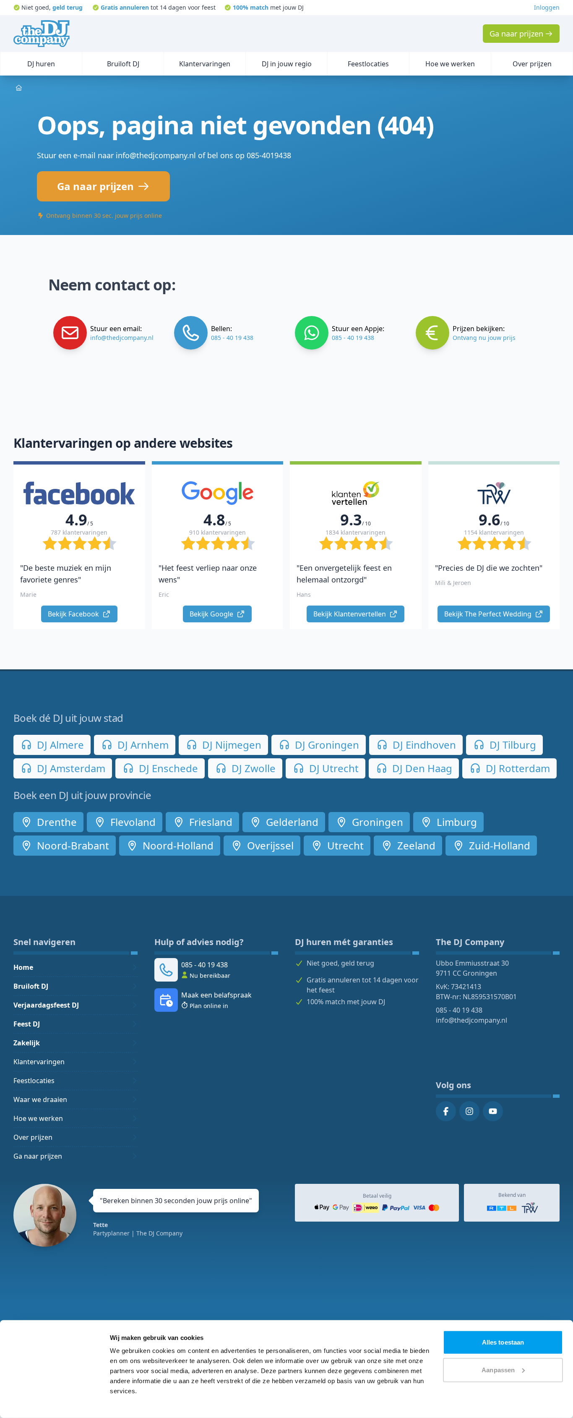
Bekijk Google (212, 614)
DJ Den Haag (421, 768)
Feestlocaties (34, 1080)
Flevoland (132, 822)
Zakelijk (26, 1042)
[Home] (41, 33)
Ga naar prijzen (37, 1156)
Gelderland (290, 822)
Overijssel (269, 845)
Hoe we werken (38, 1118)
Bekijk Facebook (74, 614)
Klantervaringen (39, 1061)
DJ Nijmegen (230, 745)
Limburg (455, 822)
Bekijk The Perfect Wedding (488, 614)
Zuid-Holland (498, 845)
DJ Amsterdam (69, 768)
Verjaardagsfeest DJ (46, 1005)
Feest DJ (26, 1024)
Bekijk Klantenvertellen (350, 614)
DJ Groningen (325, 745)
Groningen (376, 822)
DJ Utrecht (333, 768)
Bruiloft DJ (30, 986)
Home (23, 967)
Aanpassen (498, 1369)
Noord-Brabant (71, 845)
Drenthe (55, 822)
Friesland (209, 822)
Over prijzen (32, 1137)
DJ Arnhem (142, 745)
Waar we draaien (40, 1099)
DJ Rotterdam (516, 768)
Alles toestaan (503, 1342)
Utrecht (344, 845)
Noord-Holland (177, 845)
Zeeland (415, 845)
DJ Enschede (167, 768)
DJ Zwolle (252, 768)
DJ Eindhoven (423, 745)
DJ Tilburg (511, 745)
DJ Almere (59, 745)
